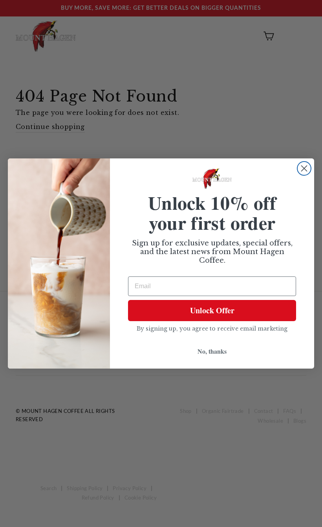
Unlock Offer (212, 310)
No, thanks (212, 351)
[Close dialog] (304, 168)
